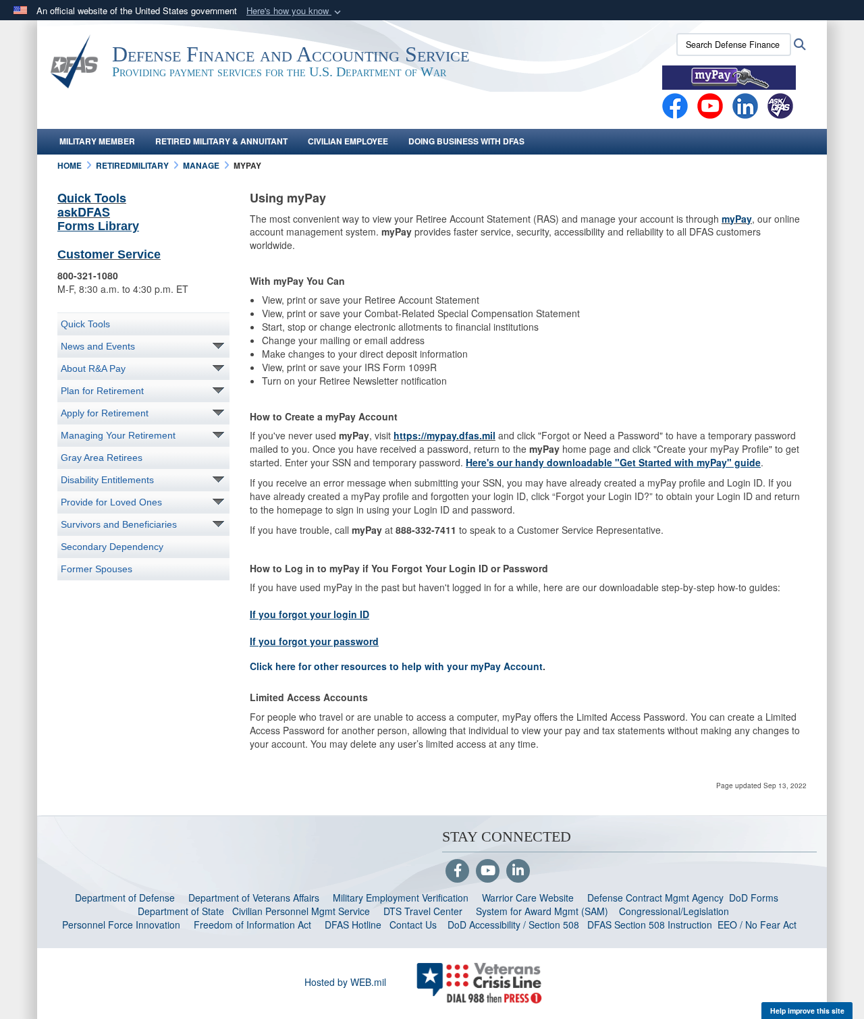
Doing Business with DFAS (466, 141)
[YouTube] (488, 871)
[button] (295, 11)
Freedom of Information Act (252, 924)
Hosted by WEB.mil (345, 982)
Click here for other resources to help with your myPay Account (396, 666)
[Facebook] (675, 104)
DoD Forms (755, 897)
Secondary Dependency (112, 546)
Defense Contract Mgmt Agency (655, 897)
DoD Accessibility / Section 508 (513, 924)
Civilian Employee (348, 141)
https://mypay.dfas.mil (444, 435)
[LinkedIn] (518, 871)
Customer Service (109, 254)
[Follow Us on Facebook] (457, 871)
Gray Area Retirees (101, 457)
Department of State (181, 911)
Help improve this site (807, 1011)
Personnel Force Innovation (121, 924)
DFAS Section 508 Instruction (649, 924)
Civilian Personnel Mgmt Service (303, 911)
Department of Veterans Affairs (253, 897)
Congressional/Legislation (674, 911)
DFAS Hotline (353, 924)
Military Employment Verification (400, 897)
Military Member (97, 141)
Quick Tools (91, 197)
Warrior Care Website (528, 897)
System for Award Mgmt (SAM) (543, 911)
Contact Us (413, 924)
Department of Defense (125, 897)
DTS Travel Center (422, 911)
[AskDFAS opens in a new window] (780, 104)
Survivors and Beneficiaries (119, 524)
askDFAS (83, 212)
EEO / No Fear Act (758, 924)
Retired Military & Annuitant (221, 141)
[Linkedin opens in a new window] (745, 104)
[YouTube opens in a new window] (710, 104)
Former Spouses (96, 568)
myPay (737, 218)
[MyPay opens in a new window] (729, 76)
